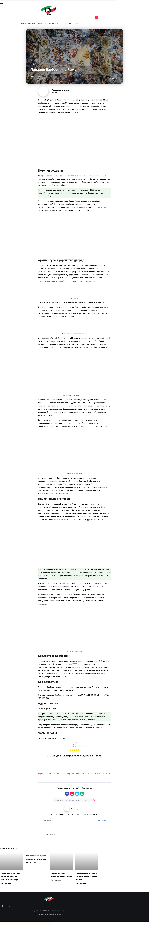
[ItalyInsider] (49, 10)
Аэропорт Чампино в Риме (49, 774)
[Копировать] (94, 800)
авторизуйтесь (102, 820)
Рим (32, 65)
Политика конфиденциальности (49, 914)
